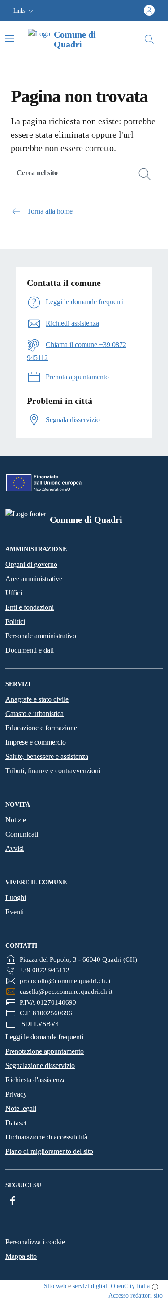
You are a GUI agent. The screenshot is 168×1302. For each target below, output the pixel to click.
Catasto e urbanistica (34, 713)
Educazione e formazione (41, 728)
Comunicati (21, 834)
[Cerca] (144, 174)
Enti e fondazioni (29, 607)
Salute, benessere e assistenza (46, 756)
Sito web (55, 1286)
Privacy (16, 1094)
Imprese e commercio (35, 742)
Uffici (13, 593)
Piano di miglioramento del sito (49, 1151)
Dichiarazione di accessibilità (46, 1137)
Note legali (20, 1108)
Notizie (15, 820)
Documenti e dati (29, 650)
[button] (24, 11)
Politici (15, 621)
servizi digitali (91, 1286)
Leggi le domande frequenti (44, 1037)
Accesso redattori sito (135, 1295)
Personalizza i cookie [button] (35, 1242)
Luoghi (15, 897)
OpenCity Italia (130, 1286)
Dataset (15, 1122)
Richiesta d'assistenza (35, 1080)
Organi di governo (31, 564)
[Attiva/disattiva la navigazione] (9, 38)
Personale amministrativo (40, 636)
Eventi (14, 912)
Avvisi (14, 848)
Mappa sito (21, 1256)
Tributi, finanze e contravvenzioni (52, 771)
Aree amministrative (33, 578)
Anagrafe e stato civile (37, 699)
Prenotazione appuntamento (44, 1051)
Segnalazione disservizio (40, 1065)
